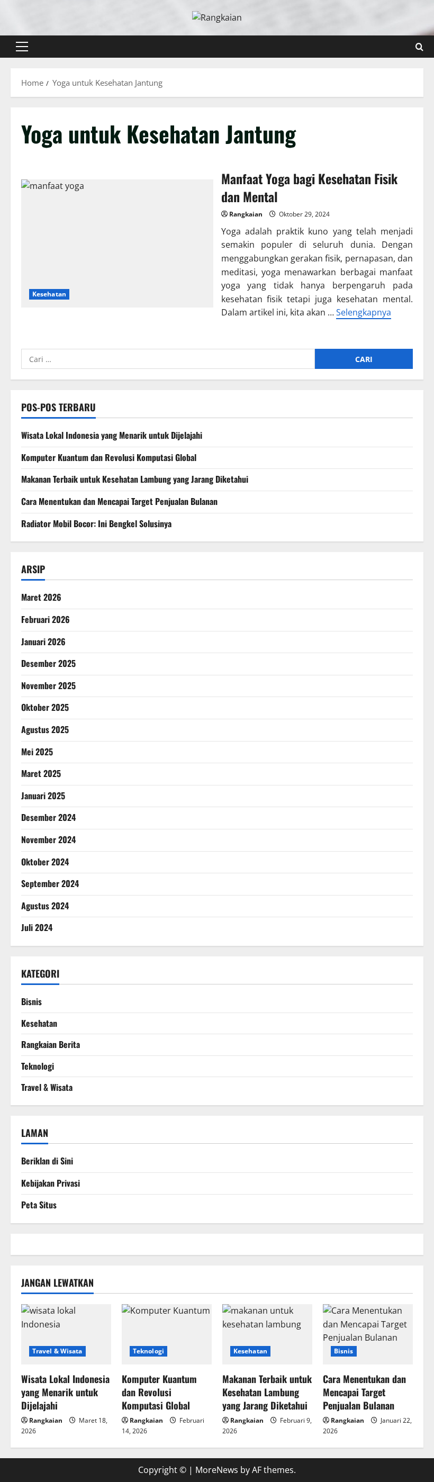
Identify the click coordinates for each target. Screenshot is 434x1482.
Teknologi (37, 1066)
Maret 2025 (41, 773)
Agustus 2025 (45, 729)
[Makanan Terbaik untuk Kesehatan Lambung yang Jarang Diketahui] (267, 1334)
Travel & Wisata (47, 1087)
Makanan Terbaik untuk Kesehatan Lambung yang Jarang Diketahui (134, 479)
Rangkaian (246, 214)
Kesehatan (49, 294)
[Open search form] (419, 46)
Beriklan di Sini (47, 1160)
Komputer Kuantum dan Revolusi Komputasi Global (108, 457)
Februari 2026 (45, 619)
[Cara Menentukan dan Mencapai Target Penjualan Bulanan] (368, 1334)
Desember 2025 (48, 663)
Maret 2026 (41, 597)
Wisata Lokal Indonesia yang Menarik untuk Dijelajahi (111, 435)
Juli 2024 (36, 927)
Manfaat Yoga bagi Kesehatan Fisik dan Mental (117, 243)
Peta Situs (39, 1204)
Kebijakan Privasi (50, 1183)
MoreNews (216, 1470)
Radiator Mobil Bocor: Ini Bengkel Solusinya (96, 523)
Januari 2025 (43, 795)
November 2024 (48, 839)
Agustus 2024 (45, 905)
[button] (22, 46)
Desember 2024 (48, 817)
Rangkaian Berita (50, 1044)
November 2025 (48, 685)
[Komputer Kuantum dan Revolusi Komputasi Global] (167, 1334)
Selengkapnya (363, 312)
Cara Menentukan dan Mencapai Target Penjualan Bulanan (119, 501)
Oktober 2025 (45, 707)
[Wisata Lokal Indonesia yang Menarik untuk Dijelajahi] (66, 1334)
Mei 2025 (37, 751)
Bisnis (31, 1001)
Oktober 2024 (45, 861)
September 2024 (50, 883)
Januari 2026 (43, 641)
